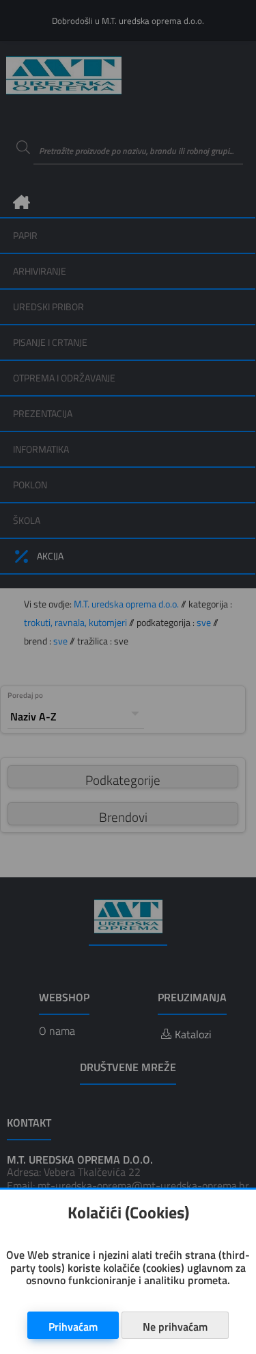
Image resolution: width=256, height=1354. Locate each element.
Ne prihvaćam (175, 1326)
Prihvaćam (73, 1326)
